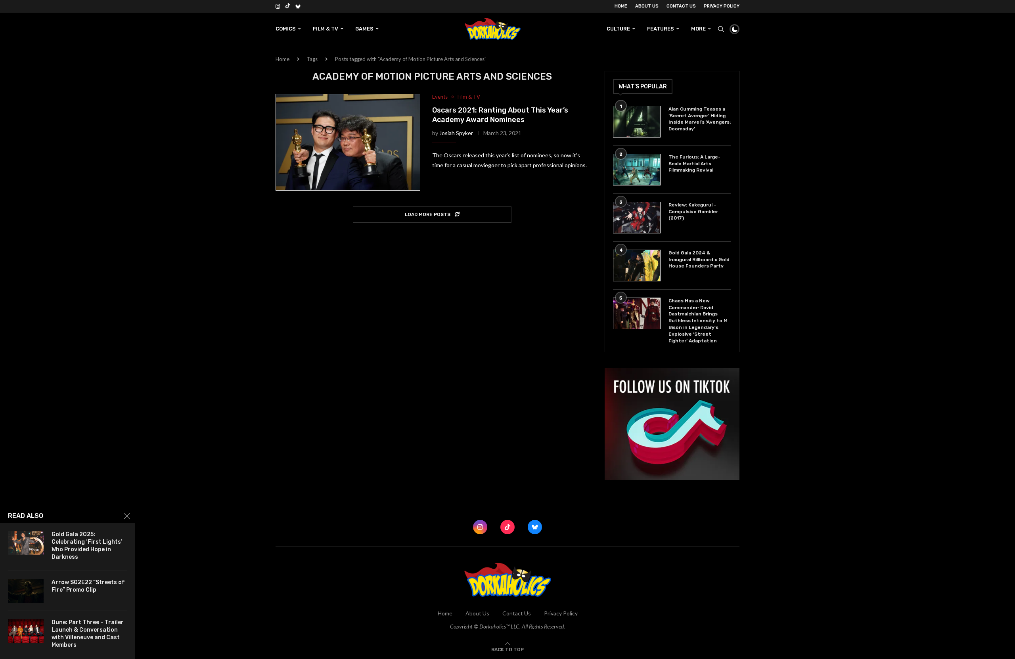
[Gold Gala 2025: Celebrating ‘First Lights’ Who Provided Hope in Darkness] (26, 543)
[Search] (721, 29)
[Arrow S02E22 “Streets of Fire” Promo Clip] (26, 591)
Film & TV (325, 29)
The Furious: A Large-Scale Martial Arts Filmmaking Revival (694, 163)
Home (621, 6)
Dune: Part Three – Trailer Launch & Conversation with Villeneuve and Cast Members (88, 633)
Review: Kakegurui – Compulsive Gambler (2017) (693, 211)
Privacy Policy (721, 6)
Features (660, 29)
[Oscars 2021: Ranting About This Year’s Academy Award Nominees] (348, 142)
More (698, 29)
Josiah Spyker (456, 133)
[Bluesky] (298, 6)
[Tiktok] (287, 6)
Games (364, 29)
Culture (618, 29)
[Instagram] (278, 6)
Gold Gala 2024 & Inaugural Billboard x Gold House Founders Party (699, 259)
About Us (647, 6)
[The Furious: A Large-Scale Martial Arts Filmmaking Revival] (637, 169)
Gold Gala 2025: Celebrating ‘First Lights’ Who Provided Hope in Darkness (87, 545)
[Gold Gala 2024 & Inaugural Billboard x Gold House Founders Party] (637, 265)
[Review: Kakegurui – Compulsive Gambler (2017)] (637, 217)
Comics (286, 29)
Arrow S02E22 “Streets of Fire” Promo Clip (88, 586)
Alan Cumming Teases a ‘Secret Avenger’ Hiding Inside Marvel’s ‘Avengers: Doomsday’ (699, 119)
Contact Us (681, 6)
